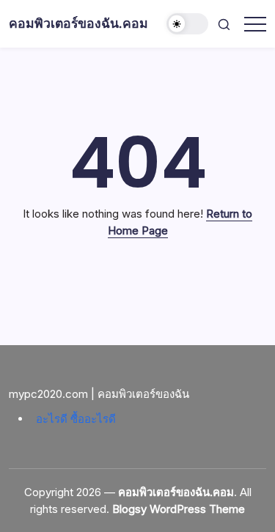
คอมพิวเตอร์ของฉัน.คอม (78, 23)
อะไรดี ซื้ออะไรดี (76, 419)
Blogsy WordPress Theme (178, 509)
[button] (187, 23)
